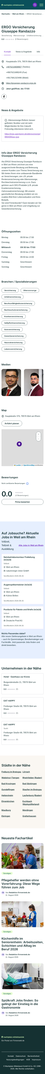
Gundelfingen (8, 789)
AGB (28, 1060)
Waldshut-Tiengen (10, 777)
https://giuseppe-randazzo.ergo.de (21, 83)
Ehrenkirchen (8, 801)
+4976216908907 (14, 67)
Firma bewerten (22, 502)
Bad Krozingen (9, 783)
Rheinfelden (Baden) (32, 777)
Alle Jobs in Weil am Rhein (31, 545)
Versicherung (10, 290)
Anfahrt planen (12, 423)
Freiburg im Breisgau (11, 772)
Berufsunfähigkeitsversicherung (18, 303)
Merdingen (27, 810)
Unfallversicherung (12, 297)
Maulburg (6, 810)
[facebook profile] (4, 96)
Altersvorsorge (29, 290)
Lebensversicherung (13, 349)
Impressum (36, 1060)
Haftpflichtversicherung (14, 323)
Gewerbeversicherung (14, 336)
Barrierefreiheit (33, 1056)
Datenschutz (21, 1056)
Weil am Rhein (18, 14)
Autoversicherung (12, 329)
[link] (23, 129)
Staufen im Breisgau (32, 789)
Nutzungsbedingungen (15, 1060)
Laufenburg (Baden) (32, 795)
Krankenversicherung (13, 316)
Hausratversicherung (13, 342)
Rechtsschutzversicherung (16, 310)
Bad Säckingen (29, 783)
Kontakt (11, 1056)
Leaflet (18, 465)
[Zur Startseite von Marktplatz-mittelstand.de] (13, 4)
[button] (35, 5)
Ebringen (6, 816)
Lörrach (26, 772)
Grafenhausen (29, 816)
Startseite (6, 14)
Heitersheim (7, 795)
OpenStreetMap (28, 465)
